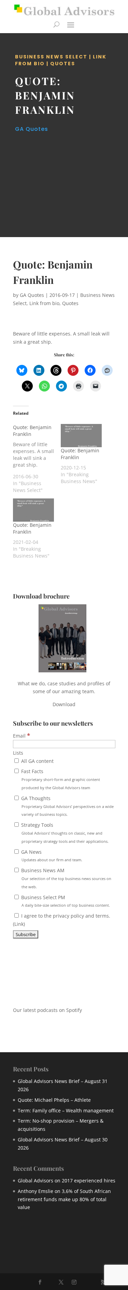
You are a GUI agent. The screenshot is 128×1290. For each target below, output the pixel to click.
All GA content (37, 761)
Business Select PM (65, 901)
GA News (51, 856)
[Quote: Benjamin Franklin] (37, 459)
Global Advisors (35, 1180)
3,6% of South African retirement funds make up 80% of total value (64, 1199)
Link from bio (44, 303)
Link (19, 924)
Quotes (62, 63)
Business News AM (65, 878)
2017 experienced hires (88, 1180)
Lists (18, 753)
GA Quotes (31, 129)
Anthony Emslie (35, 1191)
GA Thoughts (67, 806)
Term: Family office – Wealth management (66, 1110)
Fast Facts (60, 779)
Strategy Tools (64, 833)
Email (21, 735)
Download (64, 704)
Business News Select (51, 56)
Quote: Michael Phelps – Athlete (54, 1100)
